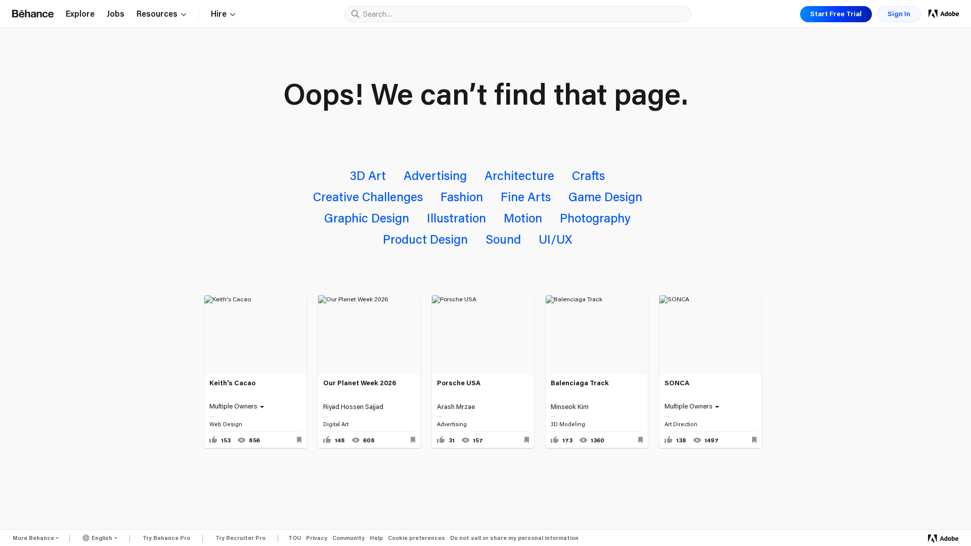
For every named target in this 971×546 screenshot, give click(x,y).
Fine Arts (526, 196)
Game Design (605, 196)
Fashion (461, 196)
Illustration (456, 217)
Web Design (225, 424)
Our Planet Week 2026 (359, 383)
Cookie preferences (416, 538)
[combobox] (524, 13)
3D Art (368, 175)
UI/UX (555, 239)
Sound (503, 239)
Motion (523, 217)
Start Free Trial (836, 13)
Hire (219, 14)
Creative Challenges (368, 196)
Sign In (899, 13)
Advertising (435, 175)
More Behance (33, 537)
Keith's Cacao (232, 383)
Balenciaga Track (580, 383)
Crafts (588, 175)
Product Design (425, 239)
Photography (595, 217)
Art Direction (681, 424)
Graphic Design (366, 217)
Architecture (519, 175)
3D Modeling (568, 424)
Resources (157, 14)
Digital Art (335, 424)
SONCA (677, 383)
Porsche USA (458, 383)
